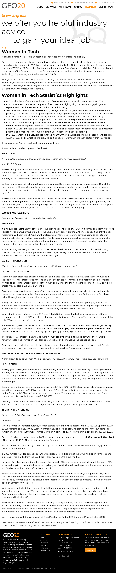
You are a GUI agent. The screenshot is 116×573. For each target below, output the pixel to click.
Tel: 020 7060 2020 (66, 551)
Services (51, 7)
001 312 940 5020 (106, 3)
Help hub (90, 7)
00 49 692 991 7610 (83, 3)
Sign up (90, 550)
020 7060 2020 (61, 3)
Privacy (26, 568)
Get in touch (106, 7)
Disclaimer (35, 568)
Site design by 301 (47, 568)
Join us (78, 7)
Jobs (40, 7)
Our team (65, 7)
